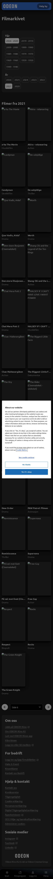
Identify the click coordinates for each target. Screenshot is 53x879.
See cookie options (26, 457)
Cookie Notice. (21, 450)
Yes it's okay (26, 472)
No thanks (26, 464)
